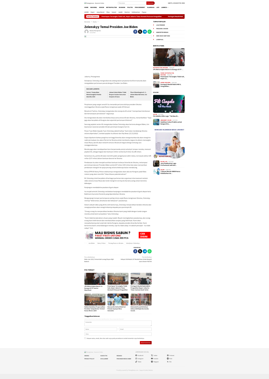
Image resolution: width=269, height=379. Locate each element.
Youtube (155, 359)
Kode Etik (103, 356)
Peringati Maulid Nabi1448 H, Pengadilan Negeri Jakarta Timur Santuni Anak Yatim (140, 288)
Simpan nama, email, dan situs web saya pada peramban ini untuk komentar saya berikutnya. (115, 338)
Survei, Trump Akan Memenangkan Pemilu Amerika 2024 (93, 94)
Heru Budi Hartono (163, 36)
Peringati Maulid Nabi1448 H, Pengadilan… (170, 85)
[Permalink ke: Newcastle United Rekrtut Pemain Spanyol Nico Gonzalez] (118, 299)
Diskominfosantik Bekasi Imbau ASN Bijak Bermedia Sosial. (140, 309)
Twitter (155, 355)
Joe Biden (91, 243)
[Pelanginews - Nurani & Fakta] (94, 3)
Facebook (140, 355)
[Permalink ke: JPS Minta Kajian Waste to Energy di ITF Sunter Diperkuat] (94, 279)
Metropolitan (157, 67)
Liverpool (159, 39)
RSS (170, 362)
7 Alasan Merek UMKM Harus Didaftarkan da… (170, 172)
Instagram (140, 359)
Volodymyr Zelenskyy (133, 243)
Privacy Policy (89, 359)
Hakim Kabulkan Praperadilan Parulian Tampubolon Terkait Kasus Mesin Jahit (94, 309)
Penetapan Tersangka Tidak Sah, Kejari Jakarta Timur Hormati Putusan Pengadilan (118, 16)
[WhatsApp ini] (149, 32)
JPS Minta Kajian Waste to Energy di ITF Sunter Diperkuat (93, 288)
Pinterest (171, 355)
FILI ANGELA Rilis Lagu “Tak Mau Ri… (166, 116)
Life (166, 161)
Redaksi (119, 356)
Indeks (86, 356)
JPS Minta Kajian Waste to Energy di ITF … (168, 69)
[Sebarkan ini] (135, 32)
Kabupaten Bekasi (162, 32)
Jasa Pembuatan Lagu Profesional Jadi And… (168, 164)
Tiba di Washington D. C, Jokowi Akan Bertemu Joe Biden (138, 94)
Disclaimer (104, 359)
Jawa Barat (163, 120)
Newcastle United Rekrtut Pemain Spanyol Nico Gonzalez (116, 309)
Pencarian (150, 3)
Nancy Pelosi (101, 243)
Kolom (155, 92)
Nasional (165, 67)
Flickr (170, 359)
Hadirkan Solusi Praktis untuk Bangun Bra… (171, 123)
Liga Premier (160, 25)
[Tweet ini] (140, 32)
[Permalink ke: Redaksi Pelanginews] (86, 31)
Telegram (156, 362)
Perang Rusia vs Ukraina (115, 243)
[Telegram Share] (145, 32)
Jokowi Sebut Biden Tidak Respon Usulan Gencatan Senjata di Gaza (117, 94)
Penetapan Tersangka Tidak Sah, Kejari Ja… (172, 77)
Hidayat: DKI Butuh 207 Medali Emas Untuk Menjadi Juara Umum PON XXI (136, 259)
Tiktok (139, 362)
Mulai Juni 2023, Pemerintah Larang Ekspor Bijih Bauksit (99, 259)
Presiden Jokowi (162, 29)
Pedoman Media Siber (124, 359)
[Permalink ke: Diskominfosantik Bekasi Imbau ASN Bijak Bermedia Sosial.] (141, 299)
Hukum (162, 73)
